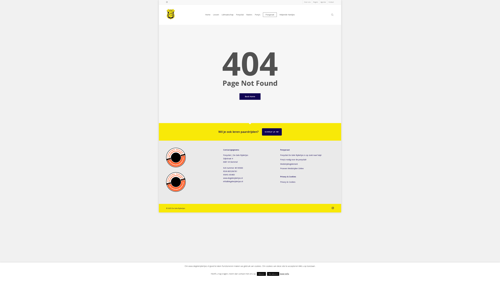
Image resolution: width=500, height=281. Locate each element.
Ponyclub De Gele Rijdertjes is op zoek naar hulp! (300, 155)
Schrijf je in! (272, 132)
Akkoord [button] (261, 274)
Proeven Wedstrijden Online (292, 168)
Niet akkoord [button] (273, 274)
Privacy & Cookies (288, 182)
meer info (284, 273)
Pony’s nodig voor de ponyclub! (293, 159)
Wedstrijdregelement (289, 164)
